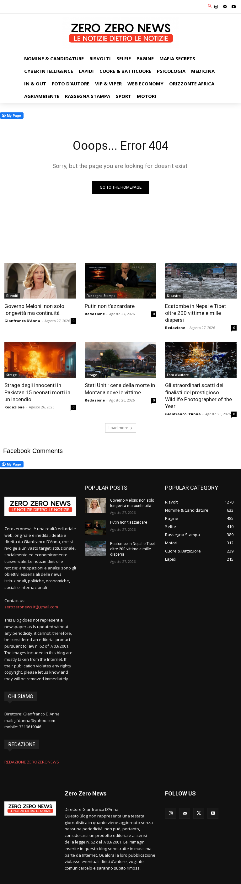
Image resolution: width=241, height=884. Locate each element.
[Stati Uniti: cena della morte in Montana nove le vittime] (120, 360)
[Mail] (225, 7)
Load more (118, 427)
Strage (11, 375)
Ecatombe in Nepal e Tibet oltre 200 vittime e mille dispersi (195, 313)
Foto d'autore (178, 375)
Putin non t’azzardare (110, 306)
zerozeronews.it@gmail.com (31, 607)
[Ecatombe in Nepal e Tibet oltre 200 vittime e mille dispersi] (201, 281)
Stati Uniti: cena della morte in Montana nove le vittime (120, 388)
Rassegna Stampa (101, 296)
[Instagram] (216, 7)
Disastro (174, 296)
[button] (210, 6)
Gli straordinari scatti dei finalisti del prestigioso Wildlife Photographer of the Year (198, 395)
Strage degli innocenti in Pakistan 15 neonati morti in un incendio (37, 392)
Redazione (95, 313)
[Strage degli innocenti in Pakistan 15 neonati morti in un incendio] (40, 360)
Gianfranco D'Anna (22, 320)
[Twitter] (198, 813)
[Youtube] (234, 7)
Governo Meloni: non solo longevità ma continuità (34, 309)
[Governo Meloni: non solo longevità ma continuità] (40, 281)
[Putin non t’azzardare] (120, 281)
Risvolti (12, 296)
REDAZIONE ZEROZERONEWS (31, 762)
